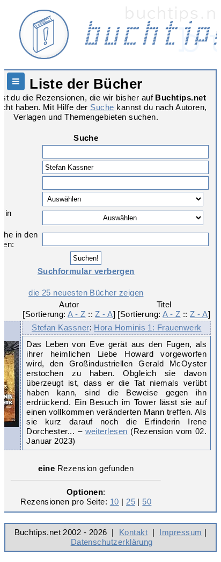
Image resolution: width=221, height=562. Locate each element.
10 (114, 501)
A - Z (76, 314)
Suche (102, 107)
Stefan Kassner (60, 327)
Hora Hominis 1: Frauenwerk (147, 327)
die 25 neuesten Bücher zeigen (85, 292)
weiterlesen (106, 431)
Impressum (180, 532)
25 (130, 501)
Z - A (104, 314)
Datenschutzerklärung (112, 541)
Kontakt (133, 532)
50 (146, 501)
